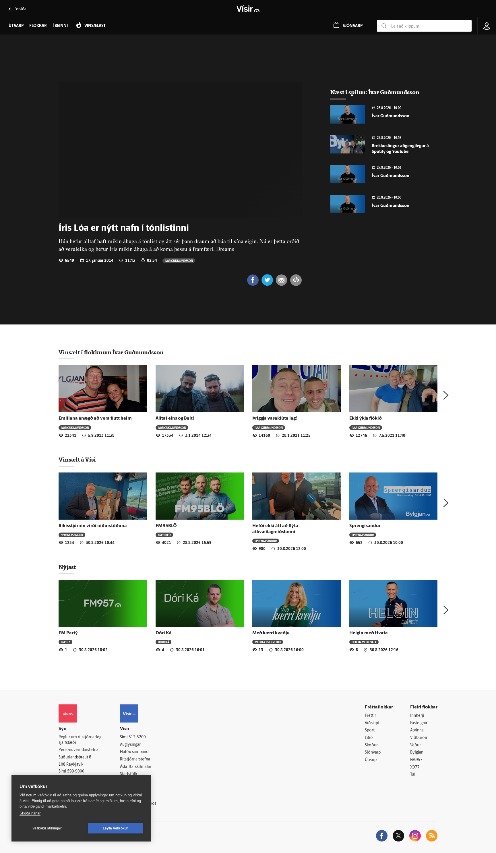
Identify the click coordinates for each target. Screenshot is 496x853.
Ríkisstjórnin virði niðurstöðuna (93, 526)
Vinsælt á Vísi (77, 459)
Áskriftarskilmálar (135, 767)
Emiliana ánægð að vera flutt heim (95, 418)
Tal (412, 775)
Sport (370, 730)
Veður (415, 745)
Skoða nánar (30, 813)
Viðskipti (373, 723)
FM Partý (68, 633)
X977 (415, 767)
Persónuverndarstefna (78, 750)
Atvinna (417, 730)
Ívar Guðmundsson (179, 260)
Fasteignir (418, 723)
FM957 (65, 641)
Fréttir (370, 716)
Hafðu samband (134, 752)
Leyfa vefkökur (115, 828)
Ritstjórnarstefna (135, 759)
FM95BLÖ (166, 526)
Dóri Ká (164, 633)
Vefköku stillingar (47, 828)
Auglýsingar (130, 745)
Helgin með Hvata (368, 633)
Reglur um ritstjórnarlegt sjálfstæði (81, 740)
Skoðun (372, 745)
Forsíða (20, 9)
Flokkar (38, 26)
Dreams (225, 249)
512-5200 (137, 737)
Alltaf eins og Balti (175, 418)
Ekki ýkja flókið (365, 418)
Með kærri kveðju (271, 633)
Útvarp (371, 760)
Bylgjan (416, 752)
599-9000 (75, 771)
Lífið (369, 738)
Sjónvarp (373, 752)
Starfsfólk (128, 774)
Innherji (417, 716)
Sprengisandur (72, 534)
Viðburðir (418, 738)
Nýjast (67, 567)
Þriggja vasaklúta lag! (274, 418)
